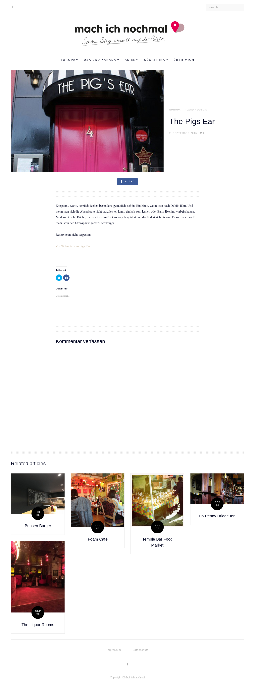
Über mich (184, 59)
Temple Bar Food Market (157, 542)
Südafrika (154, 59)
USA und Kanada (100, 59)
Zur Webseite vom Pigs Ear (73, 246)
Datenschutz (140, 649)
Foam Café (98, 539)
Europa (68, 59)
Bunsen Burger (38, 526)
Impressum (114, 649)
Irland (189, 109)
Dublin (202, 109)
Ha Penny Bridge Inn (217, 516)
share (130, 181)
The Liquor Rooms (38, 624)
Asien (130, 59)
